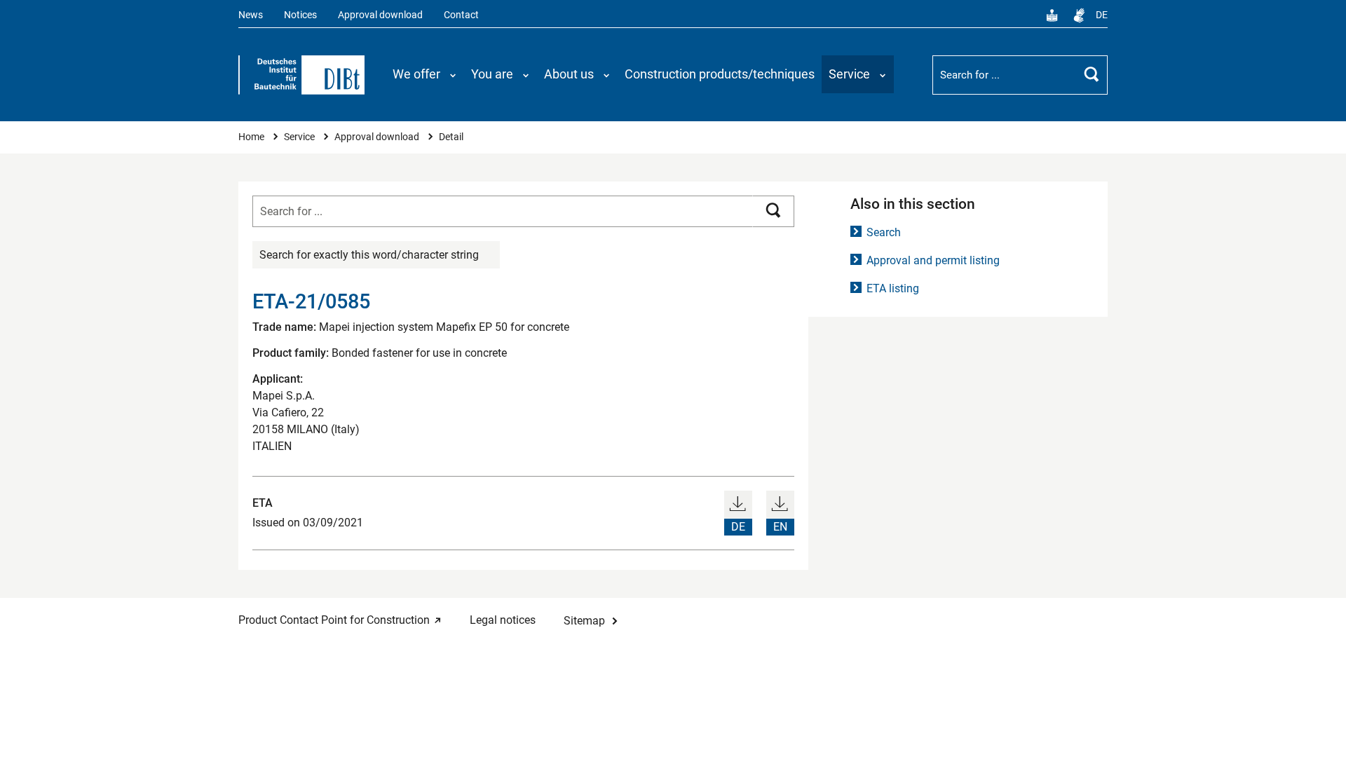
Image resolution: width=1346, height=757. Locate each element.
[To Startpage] (301, 75)
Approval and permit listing (933, 260)
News (250, 15)
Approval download (380, 15)
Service (300, 137)
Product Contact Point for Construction (334, 620)
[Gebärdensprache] (1079, 15)
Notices (300, 15)
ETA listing (892, 288)
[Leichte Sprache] (1052, 15)
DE (1102, 15)
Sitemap (584, 620)
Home (252, 137)
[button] (425, 74)
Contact (461, 15)
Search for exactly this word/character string (369, 254)
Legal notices (503, 620)
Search (883, 232)
